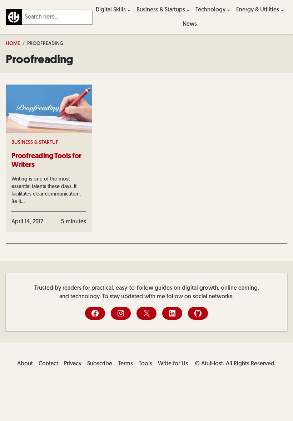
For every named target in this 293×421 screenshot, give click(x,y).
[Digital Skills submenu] (129, 10)
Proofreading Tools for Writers (46, 161)
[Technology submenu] (228, 10)
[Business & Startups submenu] (188, 10)
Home (13, 43)
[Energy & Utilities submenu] (282, 10)
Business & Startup (34, 142)
